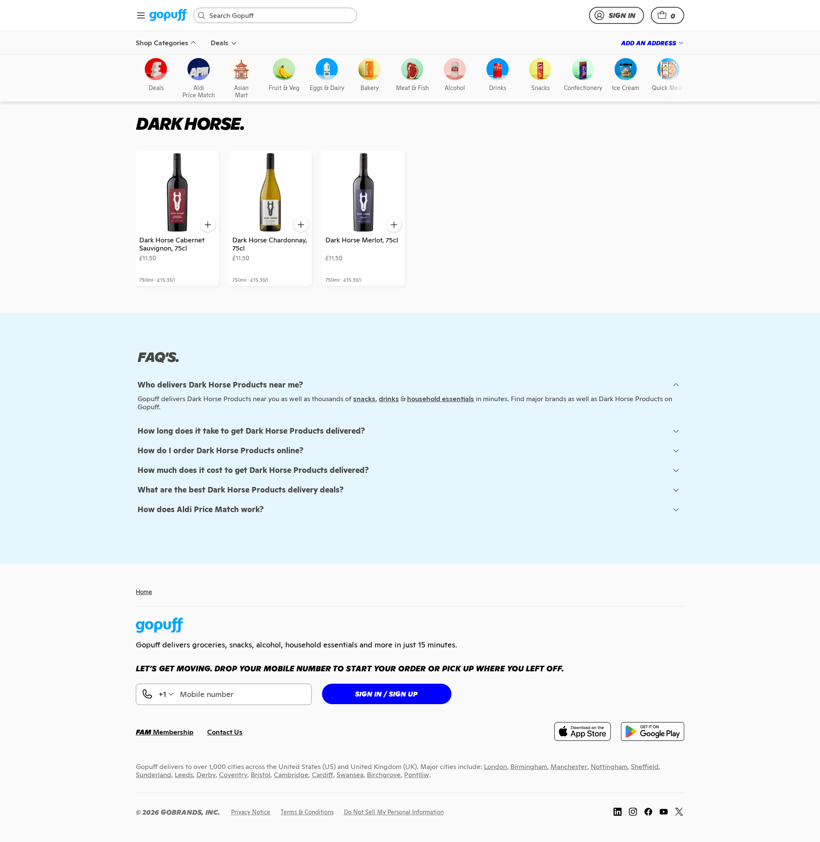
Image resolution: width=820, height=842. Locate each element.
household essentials (440, 398)
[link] (168, 15)
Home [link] (144, 591)
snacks (364, 398)
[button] (667, 15)
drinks (389, 398)
